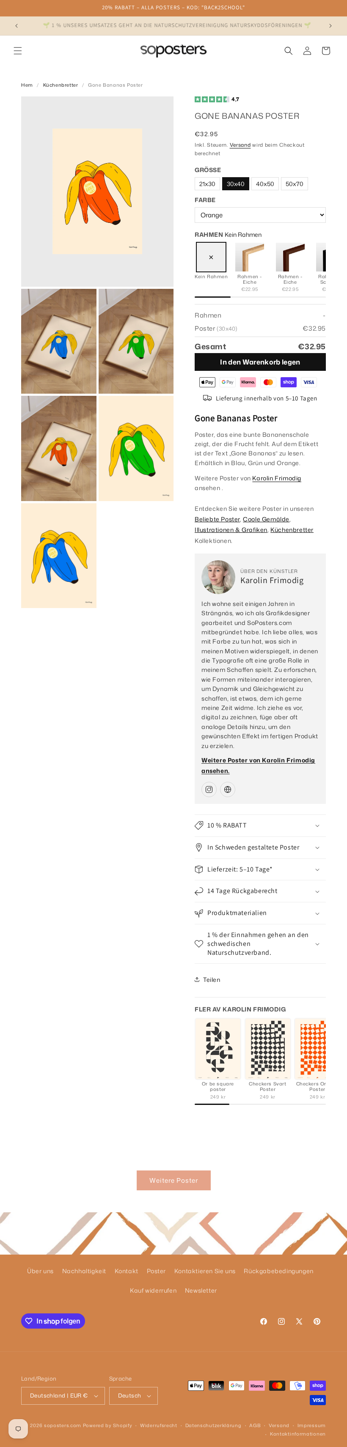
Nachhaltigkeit (84, 1271)
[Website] (227, 789)
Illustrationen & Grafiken (231, 530)
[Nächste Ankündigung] (330, 25)
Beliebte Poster (217, 519)
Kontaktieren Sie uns (205, 1271)
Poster (156, 1271)
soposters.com (62, 1425)
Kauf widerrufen (153, 1290)
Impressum (311, 1425)
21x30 (207, 184)
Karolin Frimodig (276, 478)
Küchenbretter (60, 85)
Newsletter (201, 1290)
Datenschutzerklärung (213, 1425)
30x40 (236, 184)
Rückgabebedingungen (278, 1271)
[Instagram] (209, 789)
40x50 (265, 184)
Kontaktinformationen (298, 1434)
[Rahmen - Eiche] (249, 257)
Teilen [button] (211, 980)
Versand (240, 144)
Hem (27, 85)
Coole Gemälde (266, 519)
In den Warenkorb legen (260, 362)
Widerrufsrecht (158, 1425)
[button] (17, 50)
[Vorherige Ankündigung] (16, 25)
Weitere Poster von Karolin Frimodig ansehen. (258, 765)
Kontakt (126, 1271)
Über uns (40, 1271)
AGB (255, 1425)
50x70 (294, 184)
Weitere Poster (173, 1180)
